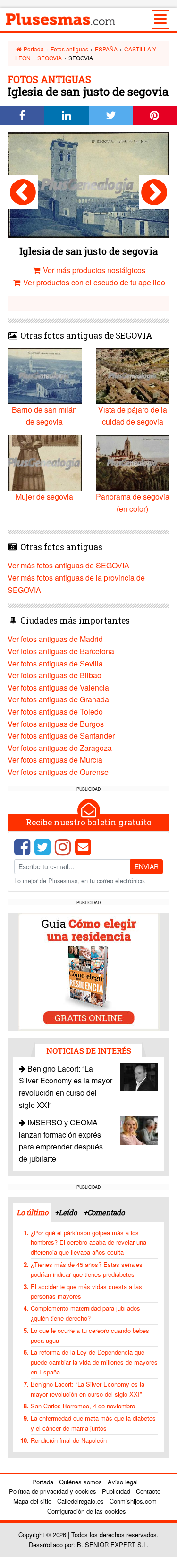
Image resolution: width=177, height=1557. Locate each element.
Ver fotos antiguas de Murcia (55, 759)
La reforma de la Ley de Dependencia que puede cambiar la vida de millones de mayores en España (94, 1362)
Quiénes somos (80, 1481)
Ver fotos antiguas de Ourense (58, 771)
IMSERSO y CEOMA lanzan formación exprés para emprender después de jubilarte (61, 1140)
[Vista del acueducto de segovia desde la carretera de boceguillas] (154, 192)
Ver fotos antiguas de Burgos (56, 723)
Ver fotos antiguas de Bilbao (54, 675)
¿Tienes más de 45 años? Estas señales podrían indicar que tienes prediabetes (87, 1269)
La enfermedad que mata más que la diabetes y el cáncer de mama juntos (93, 1423)
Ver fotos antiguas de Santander (61, 735)
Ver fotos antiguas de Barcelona (61, 651)
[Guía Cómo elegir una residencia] (89, 970)
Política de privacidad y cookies (52, 1491)
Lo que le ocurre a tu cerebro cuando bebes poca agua (90, 1335)
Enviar (147, 866)
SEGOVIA (49, 58)
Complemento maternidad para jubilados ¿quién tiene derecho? (85, 1313)
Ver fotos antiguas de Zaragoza (60, 747)
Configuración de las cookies (86, 1511)
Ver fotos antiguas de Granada (58, 699)
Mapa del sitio (32, 1501)
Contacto (148, 1491)
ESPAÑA (106, 49)
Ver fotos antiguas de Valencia (58, 687)
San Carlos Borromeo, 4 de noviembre (83, 1405)
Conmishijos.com (133, 1501)
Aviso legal (123, 1481)
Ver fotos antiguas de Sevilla (55, 663)
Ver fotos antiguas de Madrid (55, 638)
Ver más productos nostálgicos (93, 270)
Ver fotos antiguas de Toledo (55, 711)
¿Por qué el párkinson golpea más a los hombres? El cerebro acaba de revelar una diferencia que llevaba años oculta (88, 1242)
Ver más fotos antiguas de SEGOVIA (68, 565)
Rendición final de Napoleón (69, 1440)
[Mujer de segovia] (23, 192)
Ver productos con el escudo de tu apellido (93, 282)
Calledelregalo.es (80, 1501)
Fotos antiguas (69, 49)
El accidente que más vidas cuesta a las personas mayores (86, 1291)
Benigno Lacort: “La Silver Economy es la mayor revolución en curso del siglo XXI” (87, 1389)
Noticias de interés (88, 1051)
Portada (33, 49)
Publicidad (116, 1491)
